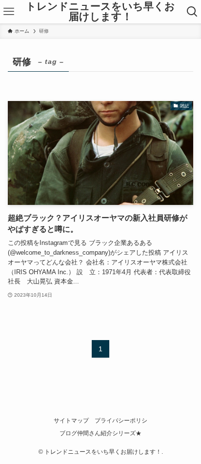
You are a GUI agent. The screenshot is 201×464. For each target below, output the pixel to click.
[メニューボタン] (9, 11)
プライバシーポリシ (121, 420)
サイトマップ (71, 420)
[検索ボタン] (192, 11)
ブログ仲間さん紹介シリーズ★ (100, 433)
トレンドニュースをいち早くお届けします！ (100, 11)
